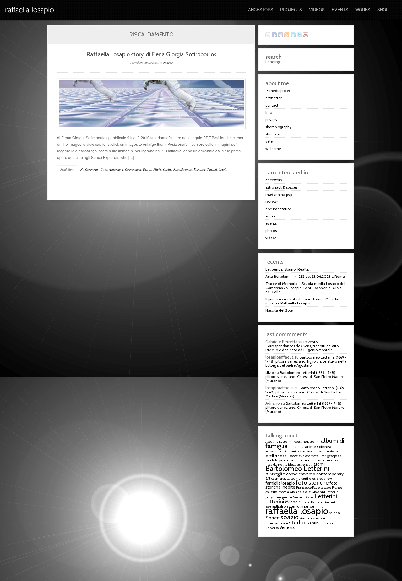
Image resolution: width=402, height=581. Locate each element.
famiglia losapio (280, 482)
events (340, 10)
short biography (278, 126)
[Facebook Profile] (275, 35)
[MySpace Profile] (281, 35)
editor (270, 216)
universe (327, 523)
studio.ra (272, 134)
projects (291, 10)
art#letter (273, 98)
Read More (67, 169)
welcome (273, 148)
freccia (284, 492)
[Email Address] (268, 35)
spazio (223, 169)
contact (271, 105)
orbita (167, 169)
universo (272, 528)
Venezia (287, 527)
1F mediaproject (278, 90)
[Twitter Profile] (300, 35)
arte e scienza (318, 446)
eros (312, 478)
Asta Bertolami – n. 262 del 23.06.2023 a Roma (305, 276)
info (268, 112)
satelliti (212, 169)
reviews (168, 62)
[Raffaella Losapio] (30, 19)
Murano (304, 502)
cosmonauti (299, 478)
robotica (199, 169)
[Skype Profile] (294, 35)
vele (269, 141)
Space (272, 517)
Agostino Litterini (307, 442)
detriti (147, 169)
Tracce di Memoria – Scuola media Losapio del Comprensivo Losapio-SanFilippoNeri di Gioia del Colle (305, 287)
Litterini (274, 501)
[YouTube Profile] (306, 35)
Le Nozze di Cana (300, 497)
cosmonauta (133, 169)
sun (315, 522)
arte (301, 447)
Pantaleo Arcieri (323, 502)
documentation (278, 208)
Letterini (325, 496)
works (362, 10)
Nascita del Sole (279, 310)
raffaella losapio (296, 510)
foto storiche (312, 482)
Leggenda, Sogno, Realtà (287, 269)
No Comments (89, 169)
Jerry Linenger (276, 497)
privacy (271, 119)
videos (317, 10)
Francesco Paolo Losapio (313, 487)
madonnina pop (278, 194)
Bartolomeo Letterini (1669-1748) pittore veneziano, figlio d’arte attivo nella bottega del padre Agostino (305, 361)
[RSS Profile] (287, 35)
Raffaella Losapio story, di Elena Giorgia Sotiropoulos (151, 54)
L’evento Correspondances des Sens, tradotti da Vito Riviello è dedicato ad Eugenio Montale (302, 345)
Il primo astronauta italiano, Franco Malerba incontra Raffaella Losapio (302, 301)
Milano (291, 501)
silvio (269, 372)
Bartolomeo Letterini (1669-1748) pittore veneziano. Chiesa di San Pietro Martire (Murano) (304, 376)
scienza (335, 513)
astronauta (116, 169)
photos (271, 230)
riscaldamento (182, 169)
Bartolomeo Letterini (297, 468)
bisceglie (275, 473)
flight (157, 169)
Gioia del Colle (300, 492)
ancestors (260, 10)
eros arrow (324, 478)
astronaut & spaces (281, 187)
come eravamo (300, 473)
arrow (293, 447)
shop (383, 10)
